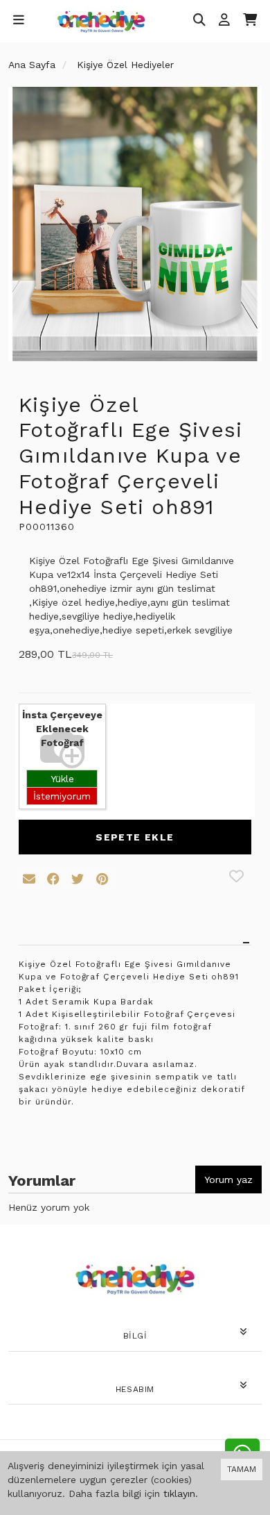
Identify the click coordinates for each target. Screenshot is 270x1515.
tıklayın (179, 1493)
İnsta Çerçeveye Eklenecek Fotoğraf (62, 728)
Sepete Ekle (135, 837)
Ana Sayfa (31, 64)
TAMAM (241, 1469)
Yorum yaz (228, 1179)
